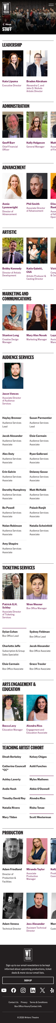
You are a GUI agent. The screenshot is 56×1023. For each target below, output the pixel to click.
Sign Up (28, 980)
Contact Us (13, 1002)
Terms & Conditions (38, 1002)
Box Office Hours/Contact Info (28, 1006)
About (8, 24)
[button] (51, 4)
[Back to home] (6, 8)
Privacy (24, 1002)
